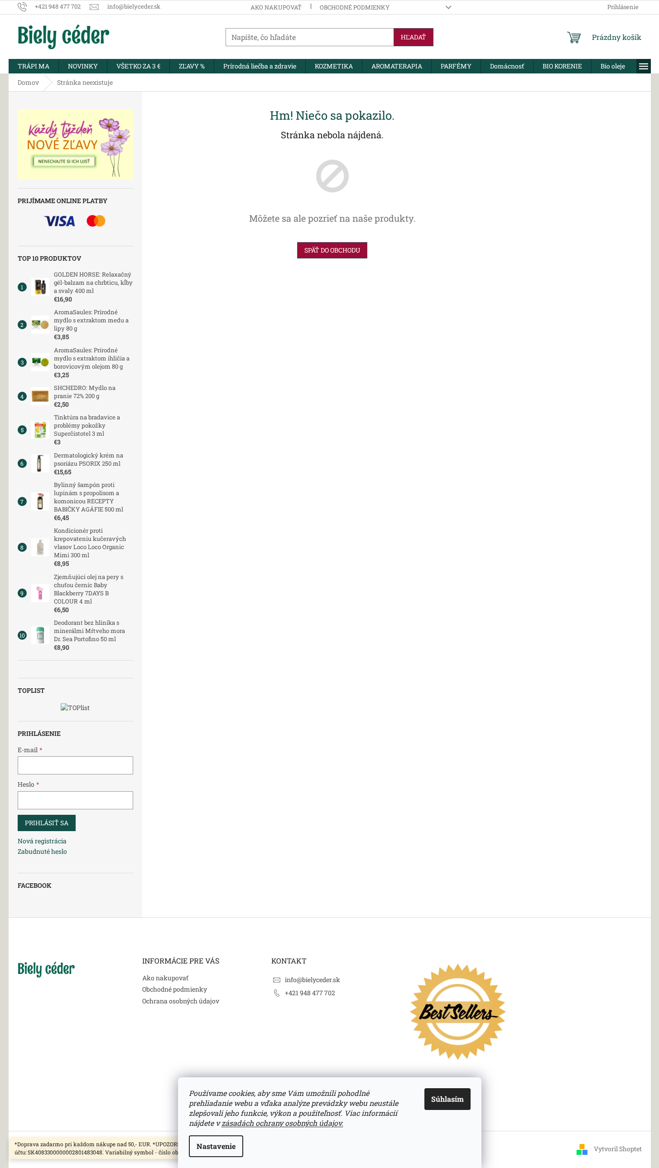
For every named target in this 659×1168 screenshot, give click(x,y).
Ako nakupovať (276, 7)
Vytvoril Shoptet (618, 1148)
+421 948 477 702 (310, 992)
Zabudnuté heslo (42, 851)
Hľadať (413, 37)
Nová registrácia (42, 841)
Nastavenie (216, 1146)
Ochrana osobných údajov (180, 1001)
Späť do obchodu (332, 250)
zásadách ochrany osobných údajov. (282, 1123)
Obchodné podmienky (355, 7)
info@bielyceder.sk (312, 979)
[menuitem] (33, 66)
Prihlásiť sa (46, 822)
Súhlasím (447, 1099)
